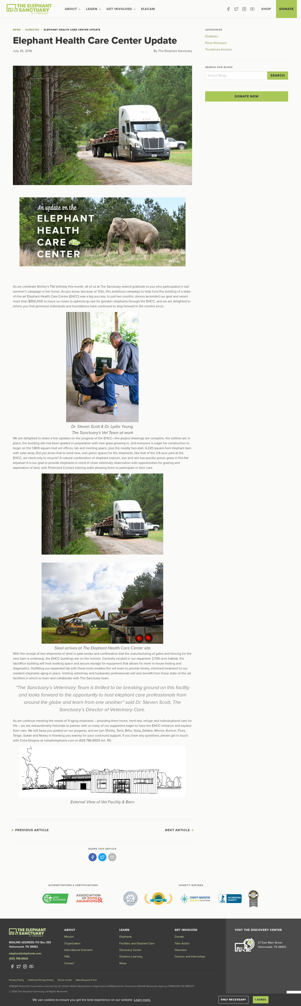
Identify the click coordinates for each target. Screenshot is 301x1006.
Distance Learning (130, 956)
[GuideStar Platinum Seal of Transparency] (130, 898)
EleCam (148, 9)
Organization (72, 943)
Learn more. (142, 1000)
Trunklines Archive (218, 49)
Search (277, 75)
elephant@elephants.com (25, 953)
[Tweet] (102, 857)
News (17, 29)
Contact (69, 963)
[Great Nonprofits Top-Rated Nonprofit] (158, 898)
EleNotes (32, 29)
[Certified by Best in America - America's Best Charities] (253, 898)
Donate (286, 9)
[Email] (112, 857)
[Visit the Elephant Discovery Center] (245, 945)
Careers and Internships (190, 956)
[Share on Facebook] (92, 857)
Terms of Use (65, 980)
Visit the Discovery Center (258, 930)
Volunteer (181, 950)
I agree (260, 999)
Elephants (125, 936)
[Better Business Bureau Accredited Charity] (230, 898)
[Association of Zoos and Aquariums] (89, 898)
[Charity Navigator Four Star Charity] (195, 898)
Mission (69, 936)
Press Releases (215, 43)
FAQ (67, 956)
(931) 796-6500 (18, 958)
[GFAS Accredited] (55, 898)
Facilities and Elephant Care (136, 943)
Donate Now (247, 96)
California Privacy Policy (41, 980)
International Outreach (78, 950)
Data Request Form (86, 980)
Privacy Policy (16, 980)
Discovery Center (130, 950)
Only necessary (233, 999)
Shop (266, 9)
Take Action (182, 943)
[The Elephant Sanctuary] (29, 9)
